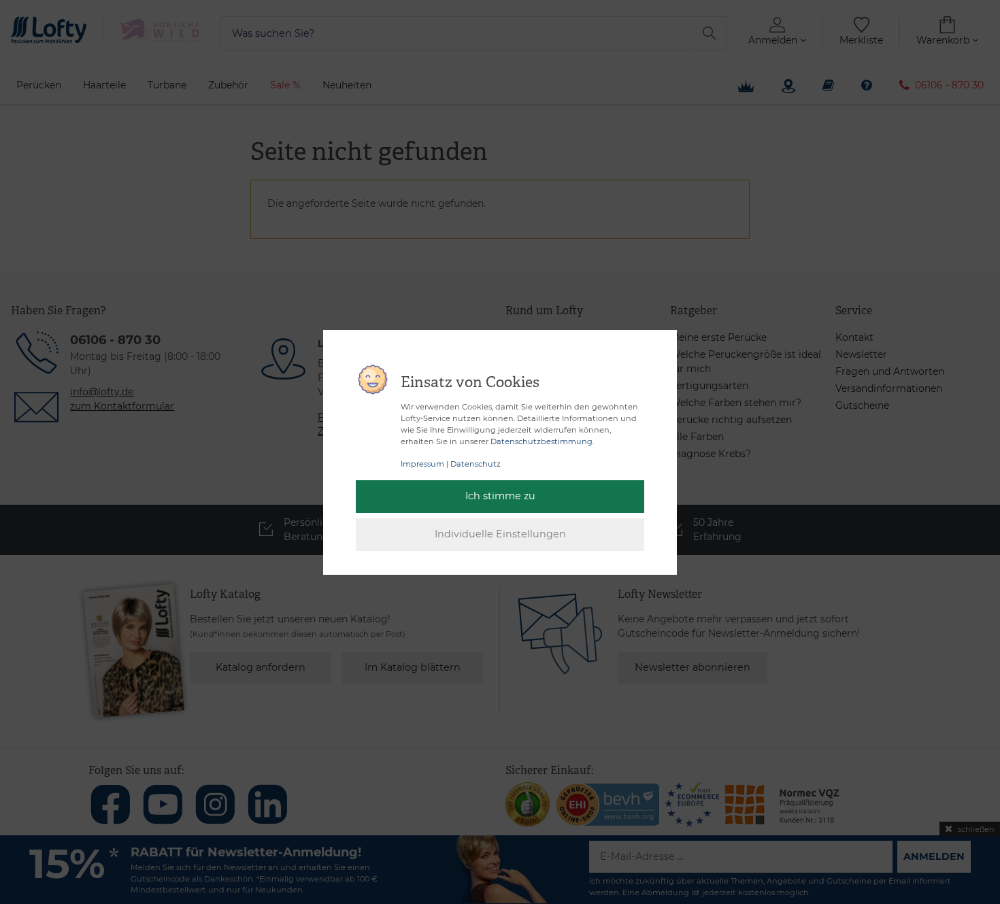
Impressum (422, 464)
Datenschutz (475, 464)
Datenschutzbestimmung (541, 441)
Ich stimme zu (500, 496)
